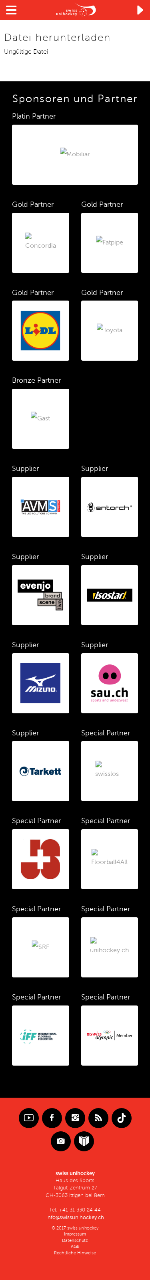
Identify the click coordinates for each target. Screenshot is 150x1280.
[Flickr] (61, 1141)
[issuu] (84, 1141)
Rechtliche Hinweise (75, 1253)
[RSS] (98, 1118)
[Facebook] (52, 1118)
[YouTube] (29, 1118)
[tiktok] (122, 1118)
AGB (75, 1246)
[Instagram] (75, 1118)
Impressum (75, 1234)
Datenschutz (75, 1240)
